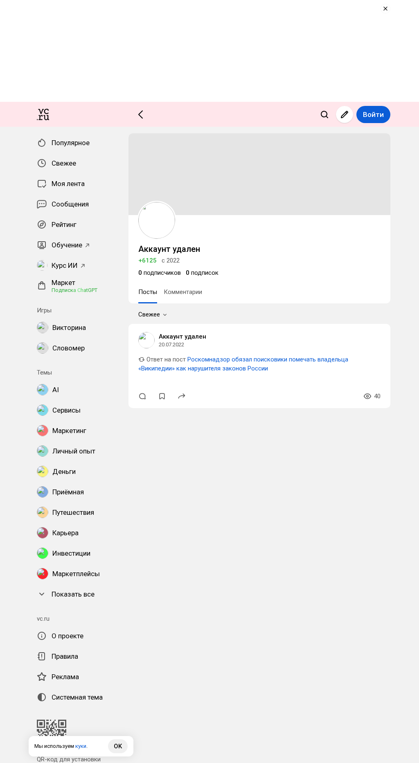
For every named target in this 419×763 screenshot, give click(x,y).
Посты (147, 292)
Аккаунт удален (182, 336)
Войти (373, 114)
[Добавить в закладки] (162, 396)
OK (118, 746)
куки (80, 746)
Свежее (149, 314)
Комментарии (183, 292)
